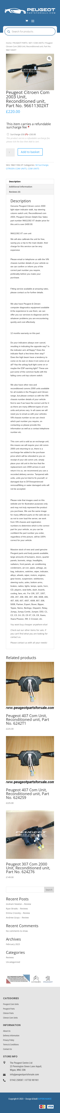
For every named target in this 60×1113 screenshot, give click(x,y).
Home (8, 43)
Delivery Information (11, 1035)
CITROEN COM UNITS (16, 168)
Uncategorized (13, 962)
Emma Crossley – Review (18, 913)
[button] (49, 58)
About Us (6, 1031)
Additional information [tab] (20, 186)
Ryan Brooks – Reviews (17, 908)
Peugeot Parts (9, 1009)
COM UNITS (38, 43)
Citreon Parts (8, 1013)
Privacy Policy (8, 1040)
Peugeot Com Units (11, 1004)
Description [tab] (15, 181)
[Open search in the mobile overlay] (30, 31)
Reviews (10, 957)
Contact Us (7, 1049)
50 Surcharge (41, 165)
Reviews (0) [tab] (14, 191)
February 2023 (13, 944)
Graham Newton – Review (18, 904)
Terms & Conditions (11, 1044)
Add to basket (30, 152)
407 (30, 43)
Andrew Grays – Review (17, 917)
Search (49, 889)
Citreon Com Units (10, 1018)
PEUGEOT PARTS (20, 43)
